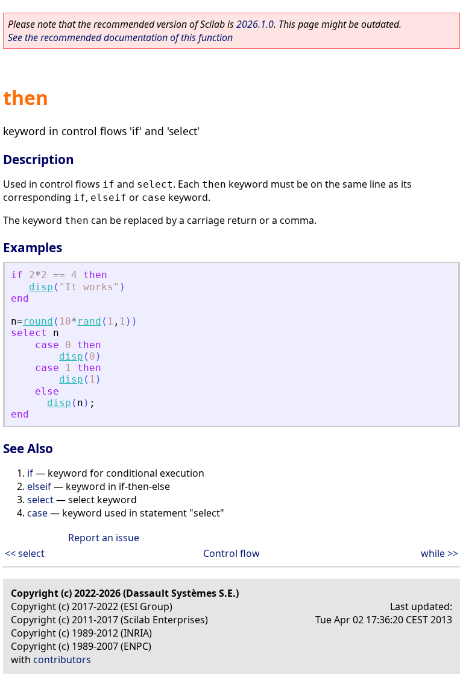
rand (89, 321)
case (37, 513)
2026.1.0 (255, 24)
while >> (439, 553)
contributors (62, 659)
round (38, 321)
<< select (25, 553)
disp (41, 287)
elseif (39, 486)
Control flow (231, 553)
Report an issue (103, 537)
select (40, 499)
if (30, 473)
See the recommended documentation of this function (120, 37)
